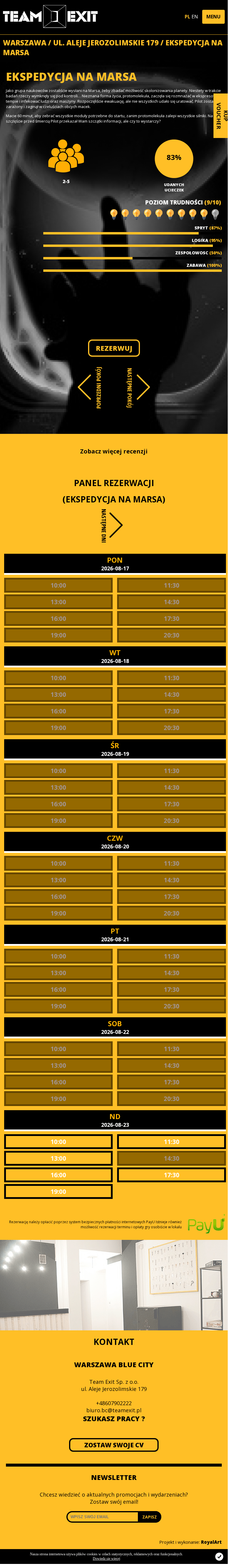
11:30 (171, 585)
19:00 (58, 635)
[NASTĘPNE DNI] (117, 530)
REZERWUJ (114, 348)
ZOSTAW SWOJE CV (114, 1445)
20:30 (171, 635)
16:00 (58, 618)
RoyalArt (211, 1542)
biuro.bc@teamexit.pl (113, 1410)
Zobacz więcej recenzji (114, 451)
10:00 (58, 585)
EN (195, 16)
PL (187, 16)
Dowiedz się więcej (106, 1559)
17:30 (171, 618)
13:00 (58, 602)
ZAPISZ (149, 1517)
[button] (213, 17)
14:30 (171, 602)
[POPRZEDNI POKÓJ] (84, 387)
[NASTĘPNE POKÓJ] (143, 387)
